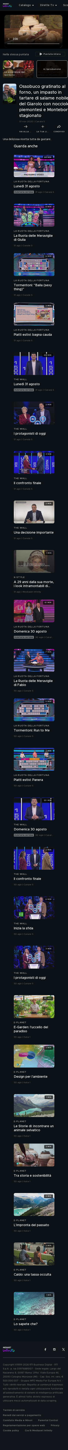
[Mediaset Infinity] (7, 5)
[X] (63, 1349)
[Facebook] (45, 1349)
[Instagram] (54, 1349)
